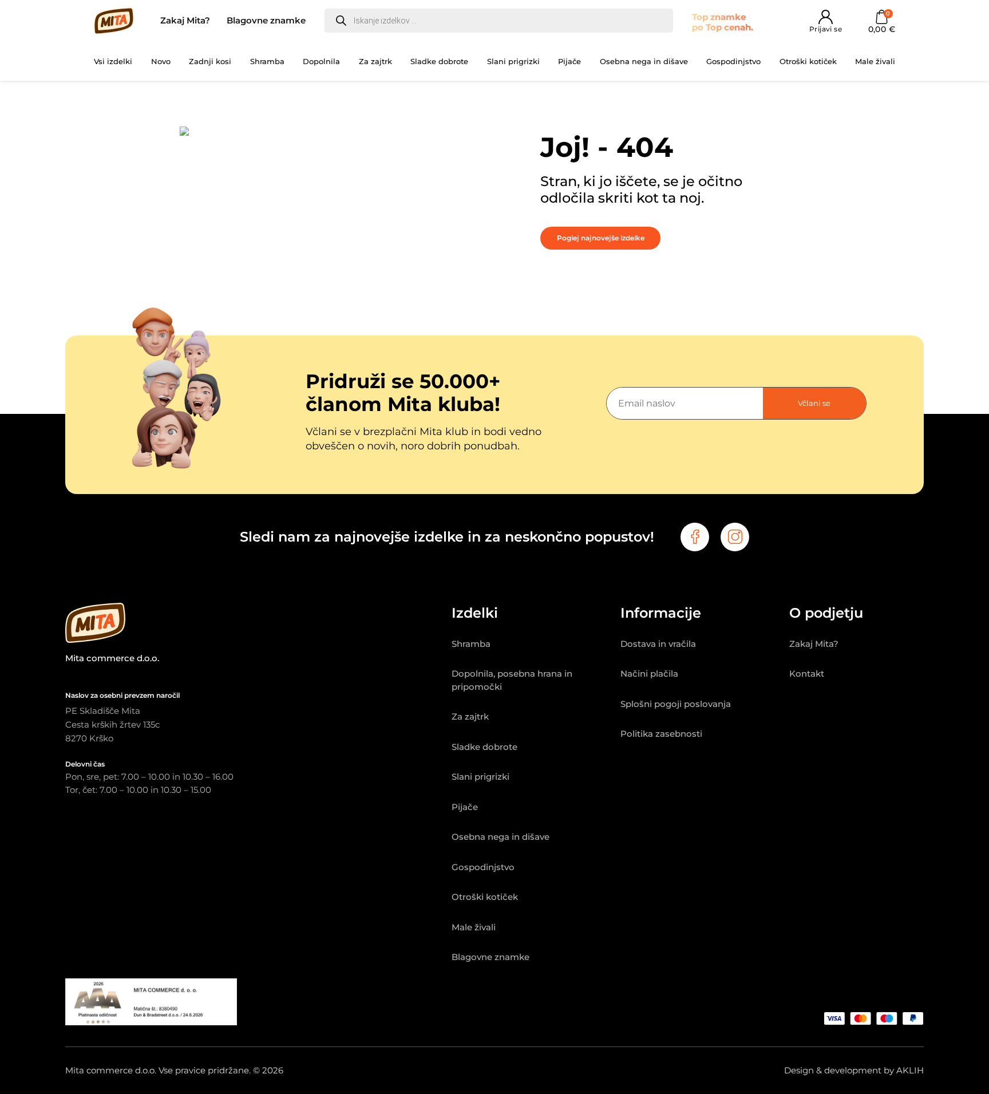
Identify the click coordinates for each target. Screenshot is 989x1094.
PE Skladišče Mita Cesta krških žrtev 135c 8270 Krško (112, 724)
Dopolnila (321, 61)
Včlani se (814, 403)
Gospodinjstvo (733, 61)
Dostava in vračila (658, 643)
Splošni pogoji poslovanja (675, 703)
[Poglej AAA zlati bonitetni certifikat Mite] (151, 1022)
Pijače (569, 61)
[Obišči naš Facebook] (695, 537)
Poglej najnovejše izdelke (600, 238)
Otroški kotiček (808, 61)
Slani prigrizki (513, 61)
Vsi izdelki (113, 61)
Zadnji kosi (210, 61)
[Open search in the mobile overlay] (499, 20)
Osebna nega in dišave (644, 61)
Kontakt (806, 673)
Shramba (267, 61)
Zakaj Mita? (185, 20)
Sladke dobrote (439, 61)
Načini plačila (649, 673)
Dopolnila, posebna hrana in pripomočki (512, 680)
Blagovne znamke (266, 20)
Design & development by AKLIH (854, 1070)
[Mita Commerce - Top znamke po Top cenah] (258, 625)
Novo (161, 61)
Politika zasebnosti (661, 733)
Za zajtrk (375, 61)
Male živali (875, 61)
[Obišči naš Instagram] (735, 537)
